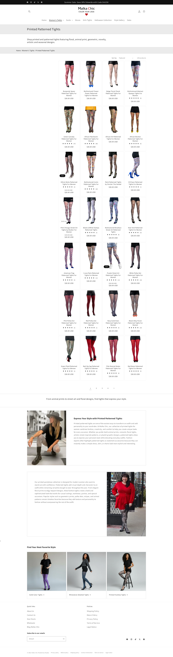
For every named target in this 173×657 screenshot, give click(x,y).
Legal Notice (92, 627)
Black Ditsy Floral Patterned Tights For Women (135, 323)
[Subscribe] (63, 638)
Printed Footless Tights (117, 595)
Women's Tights (28, 50)
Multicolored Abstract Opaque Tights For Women (135, 93)
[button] (29, 11)
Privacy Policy (92, 619)
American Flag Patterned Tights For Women (69, 275)
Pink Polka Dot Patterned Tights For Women (69, 323)
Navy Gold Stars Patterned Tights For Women (113, 323)
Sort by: (114, 58)
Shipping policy (74, 652)
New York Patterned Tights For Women (135, 229)
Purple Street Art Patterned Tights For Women (113, 275)
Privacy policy (55, 652)
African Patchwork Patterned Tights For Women (91, 139)
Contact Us (31, 615)
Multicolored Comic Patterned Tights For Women (91, 184)
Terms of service (99, 652)
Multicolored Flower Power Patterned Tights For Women (91, 93)
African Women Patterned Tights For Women (135, 139)
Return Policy (92, 615)
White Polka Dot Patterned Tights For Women (135, 275)
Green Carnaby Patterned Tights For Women (69, 139)
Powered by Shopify (43, 652)
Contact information (87, 652)
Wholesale (31, 623)
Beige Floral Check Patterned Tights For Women (113, 93)
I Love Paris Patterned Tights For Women (91, 274)
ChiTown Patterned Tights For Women (135, 183)
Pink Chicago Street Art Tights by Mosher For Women (69, 230)
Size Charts (31, 619)
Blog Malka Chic (33, 627)
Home (18, 50)
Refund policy (64, 652)
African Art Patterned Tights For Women (113, 138)
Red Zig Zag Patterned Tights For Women (91, 367)
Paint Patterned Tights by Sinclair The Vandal (113, 183)
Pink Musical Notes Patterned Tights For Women (113, 368)
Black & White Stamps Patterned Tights (91, 229)
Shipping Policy (93, 611)
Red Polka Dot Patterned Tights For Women (91, 323)
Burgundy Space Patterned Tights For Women (69, 93)
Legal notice (109, 652)
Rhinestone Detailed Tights (79, 595)
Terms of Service (93, 623)
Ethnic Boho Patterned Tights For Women (69, 183)
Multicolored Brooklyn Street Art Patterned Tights (113, 230)
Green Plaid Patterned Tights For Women (69, 367)
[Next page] (113, 388)
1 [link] (90, 388)
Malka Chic (35, 652)
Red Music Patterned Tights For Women (135, 367)
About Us (30, 611)
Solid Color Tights (35, 595)
